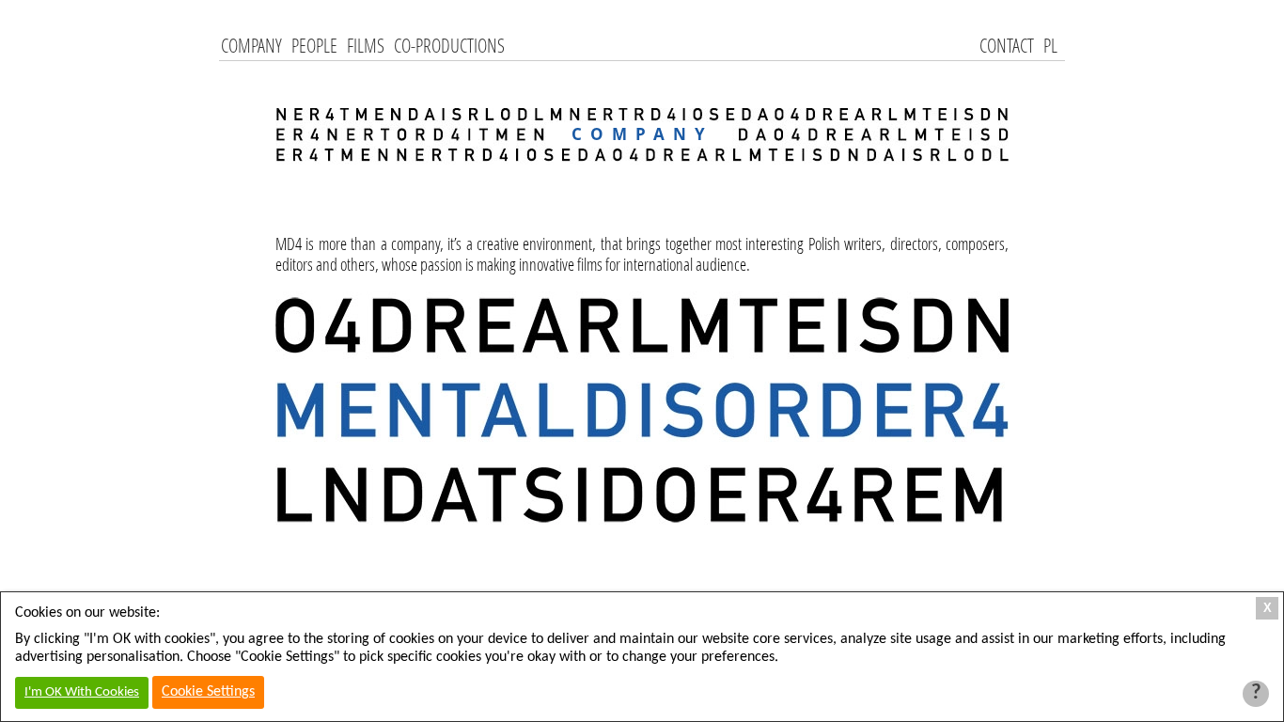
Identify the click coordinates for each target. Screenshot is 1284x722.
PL (1050, 45)
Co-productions (449, 45)
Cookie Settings (208, 691)
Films (365, 45)
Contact (1006, 45)
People (314, 45)
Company (251, 45)
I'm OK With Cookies (81, 692)
